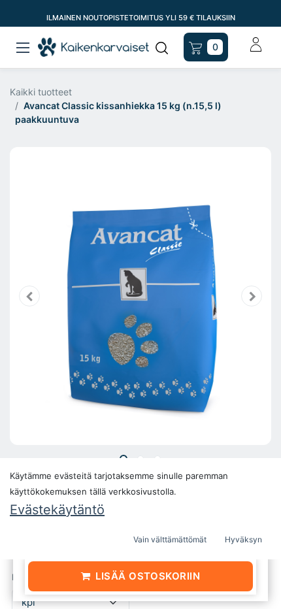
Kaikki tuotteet (41, 91)
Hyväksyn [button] (243, 539)
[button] (29, 295)
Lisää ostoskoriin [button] (147, 576)
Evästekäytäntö (57, 510)
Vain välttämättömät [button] (170, 539)
